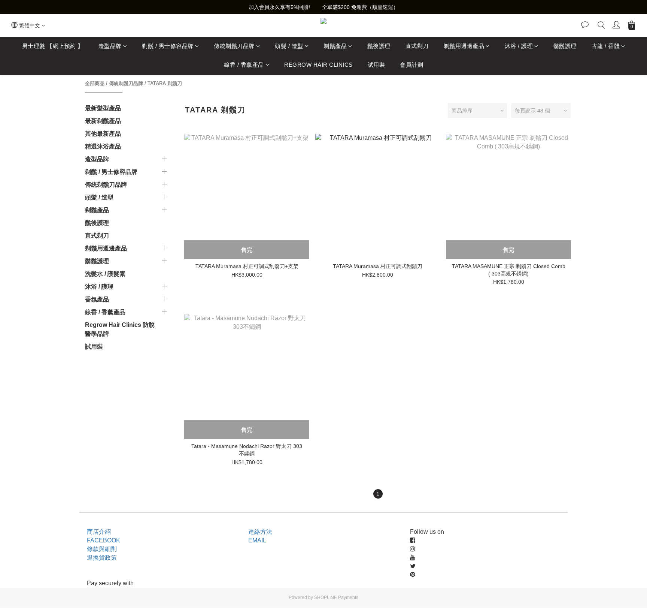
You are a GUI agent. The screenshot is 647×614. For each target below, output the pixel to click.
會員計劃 (411, 65)
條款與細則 (102, 549)
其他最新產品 (103, 133)
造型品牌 (110, 46)
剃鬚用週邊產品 (464, 46)
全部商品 (94, 83)
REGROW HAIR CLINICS (318, 65)
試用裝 (376, 65)
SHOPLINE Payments (336, 597)
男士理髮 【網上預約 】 (52, 46)
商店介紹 (99, 532)
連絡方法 (260, 532)
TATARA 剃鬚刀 (165, 83)
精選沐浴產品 (103, 146)
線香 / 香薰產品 (244, 65)
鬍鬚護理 (565, 46)
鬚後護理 (379, 46)
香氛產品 (97, 299)
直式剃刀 (417, 46)
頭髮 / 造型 (289, 46)
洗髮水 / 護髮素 (105, 274)
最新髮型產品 (103, 108)
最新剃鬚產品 (103, 121)
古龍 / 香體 (606, 46)
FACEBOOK (103, 540)
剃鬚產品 (335, 46)
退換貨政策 (102, 557)
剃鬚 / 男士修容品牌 (168, 46)
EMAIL (257, 540)
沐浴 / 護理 (519, 46)
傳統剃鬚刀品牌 (234, 46)
